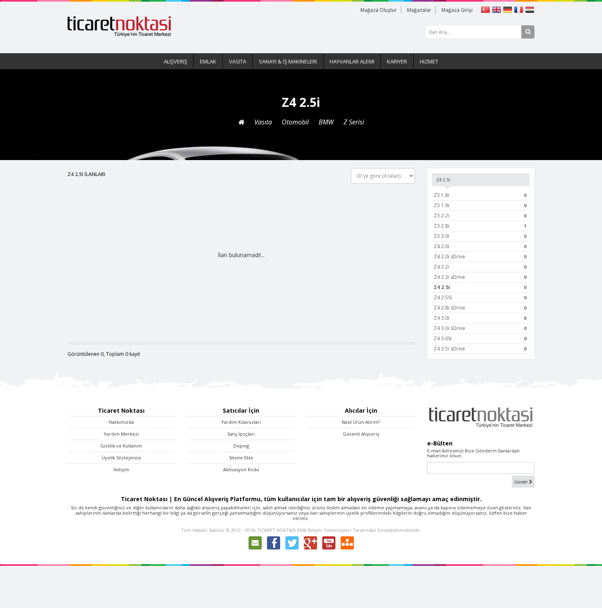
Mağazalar (419, 10)
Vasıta (237, 61)
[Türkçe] (486, 9)
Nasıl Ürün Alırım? (361, 422)
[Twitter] (292, 542)
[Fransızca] (519, 9)
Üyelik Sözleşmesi (121, 457)
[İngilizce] (497, 9)
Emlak (208, 61)
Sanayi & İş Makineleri (288, 61)
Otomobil (295, 122)
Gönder (521, 482)
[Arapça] (529, 9)
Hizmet (429, 61)
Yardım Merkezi (121, 434)
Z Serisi (354, 122)
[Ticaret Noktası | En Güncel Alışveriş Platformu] (119, 26)
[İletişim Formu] (255, 542)
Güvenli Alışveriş (361, 434)
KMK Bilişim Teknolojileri (324, 530)
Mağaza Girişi (457, 10)
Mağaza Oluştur (378, 10)
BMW (326, 122)
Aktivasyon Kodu (241, 469)
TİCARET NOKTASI (276, 530)
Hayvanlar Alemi (352, 61)
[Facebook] (273, 542)
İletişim (121, 469)
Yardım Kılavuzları (241, 422)
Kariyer (397, 61)
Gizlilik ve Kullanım (121, 446)
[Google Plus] (310, 542)
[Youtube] (328, 542)
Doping (241, 446)
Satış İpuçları (241, 434)
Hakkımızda (121, 422)
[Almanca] (508, 9)
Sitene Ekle (241, 457)
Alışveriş (175, 61)
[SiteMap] (347, 542)
